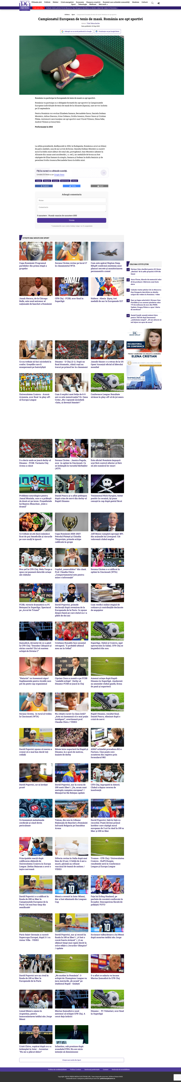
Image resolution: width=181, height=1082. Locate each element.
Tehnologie (82, 4)
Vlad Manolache (93, 23)
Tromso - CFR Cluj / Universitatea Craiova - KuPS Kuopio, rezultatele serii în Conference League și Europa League (107, 862)
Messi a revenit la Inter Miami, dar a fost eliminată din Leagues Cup (71, 899)
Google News (59, 174)
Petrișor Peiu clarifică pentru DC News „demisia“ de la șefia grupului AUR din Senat (146, 271)
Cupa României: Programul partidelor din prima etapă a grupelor (33, 266)
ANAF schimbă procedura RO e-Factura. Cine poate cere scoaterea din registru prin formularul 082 (106, 753)
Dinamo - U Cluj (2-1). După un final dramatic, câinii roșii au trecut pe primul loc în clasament (71, 364)
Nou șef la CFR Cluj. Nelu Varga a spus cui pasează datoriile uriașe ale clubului (35, 572)
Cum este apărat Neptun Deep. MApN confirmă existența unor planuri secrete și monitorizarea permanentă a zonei (106, 267)
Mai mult (103, 4)
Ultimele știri (36, 2)
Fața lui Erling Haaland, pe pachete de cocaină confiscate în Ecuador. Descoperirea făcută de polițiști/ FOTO (107, 900)
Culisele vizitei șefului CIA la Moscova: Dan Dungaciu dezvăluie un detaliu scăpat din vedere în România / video (146, 292)
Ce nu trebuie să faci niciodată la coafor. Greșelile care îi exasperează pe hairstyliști (35, 364)
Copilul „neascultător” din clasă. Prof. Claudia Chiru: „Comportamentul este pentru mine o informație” (70, 573)
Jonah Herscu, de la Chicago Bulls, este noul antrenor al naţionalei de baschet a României (35, 301)
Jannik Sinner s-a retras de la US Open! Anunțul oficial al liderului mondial (107, 364)
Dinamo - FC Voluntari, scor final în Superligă (107, 1012)
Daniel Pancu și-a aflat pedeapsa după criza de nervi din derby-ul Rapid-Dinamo (71, 498)
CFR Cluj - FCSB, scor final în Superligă (69, 299)
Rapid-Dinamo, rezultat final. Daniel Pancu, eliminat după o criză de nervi (105, 716)
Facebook (45, 186)
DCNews (24, 6)
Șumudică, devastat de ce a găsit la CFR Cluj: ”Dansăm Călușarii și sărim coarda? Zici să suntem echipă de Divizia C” (35, 646)
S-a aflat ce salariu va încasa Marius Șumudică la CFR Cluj (105, 977)
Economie (80, 2)
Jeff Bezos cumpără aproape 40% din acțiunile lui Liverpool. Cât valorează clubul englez (107, 536)
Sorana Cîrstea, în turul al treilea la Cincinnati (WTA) (35, 715)
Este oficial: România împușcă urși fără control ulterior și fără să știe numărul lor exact (106, 463)
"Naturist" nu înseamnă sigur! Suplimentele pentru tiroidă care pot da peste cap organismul (35, 681)
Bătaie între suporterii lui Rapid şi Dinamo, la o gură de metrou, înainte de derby (71, 752)
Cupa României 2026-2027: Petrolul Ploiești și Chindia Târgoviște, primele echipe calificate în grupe (68, 537)
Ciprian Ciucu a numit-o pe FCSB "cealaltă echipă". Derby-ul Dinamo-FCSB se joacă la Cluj (71, 681)
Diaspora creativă (93, 2)
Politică (47, 2)
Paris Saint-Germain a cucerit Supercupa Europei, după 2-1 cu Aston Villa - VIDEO (34, 937)
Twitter (73, 186)
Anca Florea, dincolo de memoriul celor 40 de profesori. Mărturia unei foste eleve (146, 281)
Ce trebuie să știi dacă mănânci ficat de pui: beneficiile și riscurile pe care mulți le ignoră (35, 536)
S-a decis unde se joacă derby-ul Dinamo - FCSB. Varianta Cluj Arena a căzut (35, 463)
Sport (73, 4)
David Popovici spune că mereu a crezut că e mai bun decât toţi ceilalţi (35, 752)
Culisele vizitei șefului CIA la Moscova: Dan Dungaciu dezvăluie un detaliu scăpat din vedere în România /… (82, 8)
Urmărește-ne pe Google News (109, 31)
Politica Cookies (75, 1069)
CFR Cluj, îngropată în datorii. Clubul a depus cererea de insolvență (105, 787)
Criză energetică (67, 2)
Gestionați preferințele (92, 1069)
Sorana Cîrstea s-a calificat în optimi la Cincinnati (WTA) (105, 570)
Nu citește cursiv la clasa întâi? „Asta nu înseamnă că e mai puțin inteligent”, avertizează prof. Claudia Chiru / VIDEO (71, 717)
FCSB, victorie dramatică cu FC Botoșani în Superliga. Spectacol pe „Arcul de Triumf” (35, 607)
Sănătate (135, 2)
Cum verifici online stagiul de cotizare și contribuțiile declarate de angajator (107, 607)
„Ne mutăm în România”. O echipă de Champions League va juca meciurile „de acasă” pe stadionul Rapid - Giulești (71, 979)
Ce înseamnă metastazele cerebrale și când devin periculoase (31, 823)
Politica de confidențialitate (57, 1069)
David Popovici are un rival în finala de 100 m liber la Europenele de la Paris (34, 978)
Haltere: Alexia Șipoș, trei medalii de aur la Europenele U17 (107, 299)
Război (55, 2)
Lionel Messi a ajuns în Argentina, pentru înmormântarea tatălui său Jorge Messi (35, 1015)
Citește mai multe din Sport (71, 1060)
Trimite (71, 220)
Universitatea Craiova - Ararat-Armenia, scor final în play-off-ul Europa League (35, 397)
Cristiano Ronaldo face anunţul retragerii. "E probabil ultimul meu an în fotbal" (70, 645)
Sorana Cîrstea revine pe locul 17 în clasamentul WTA (71, 264)
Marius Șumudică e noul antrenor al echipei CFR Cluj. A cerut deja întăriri (70, 1014)
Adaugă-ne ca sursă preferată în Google (78, 31)
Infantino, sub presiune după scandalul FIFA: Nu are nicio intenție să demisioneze (69, 1049)
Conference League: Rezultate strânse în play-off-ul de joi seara (107, 395)
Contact (105, 1069)
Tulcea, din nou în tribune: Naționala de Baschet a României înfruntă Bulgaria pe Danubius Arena (71, 824)
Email (101, 186)
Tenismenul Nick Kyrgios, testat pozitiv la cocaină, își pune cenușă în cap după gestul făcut (107, 498)
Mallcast (92, 4)
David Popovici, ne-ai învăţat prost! (33, 786)
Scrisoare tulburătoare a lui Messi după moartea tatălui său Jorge (107, 936)
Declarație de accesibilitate (121, 1069)
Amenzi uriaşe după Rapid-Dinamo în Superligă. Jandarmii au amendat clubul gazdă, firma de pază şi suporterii (106, 682)
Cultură (145, 2)
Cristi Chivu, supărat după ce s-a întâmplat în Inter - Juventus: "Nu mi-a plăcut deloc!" (35, 1049)
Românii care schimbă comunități (116, 2)
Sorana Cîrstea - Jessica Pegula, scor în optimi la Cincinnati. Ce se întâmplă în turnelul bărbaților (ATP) (71, 464)
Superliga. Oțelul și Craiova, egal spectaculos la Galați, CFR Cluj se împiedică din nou (107, 645)
